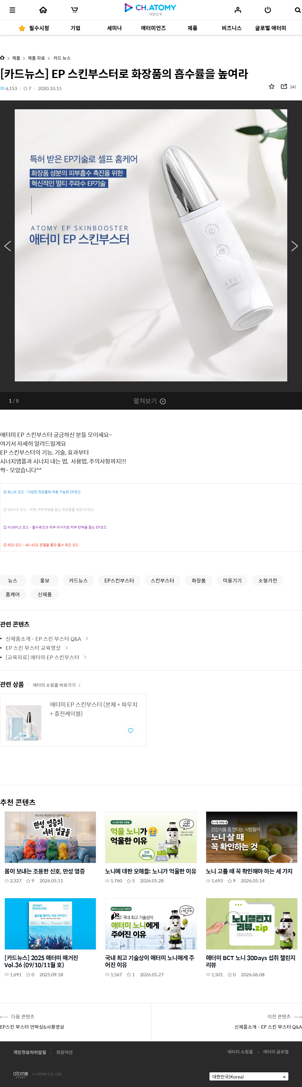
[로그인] (268, 10)
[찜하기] (130, 730)
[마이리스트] (238, 9)
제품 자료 (36, 57)
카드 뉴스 (61, 57)
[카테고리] (12, 10)
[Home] (43, 10)
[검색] (297, 10)
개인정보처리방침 (29, 1052)
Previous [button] (7, 246)
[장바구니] (74, 10)
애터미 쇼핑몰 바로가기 (54, 684)
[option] (151, 246)
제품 (16, 57)
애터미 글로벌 (276, 1051)
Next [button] (294, 246)
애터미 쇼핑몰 (240, 1051)
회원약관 (64, 1052)
